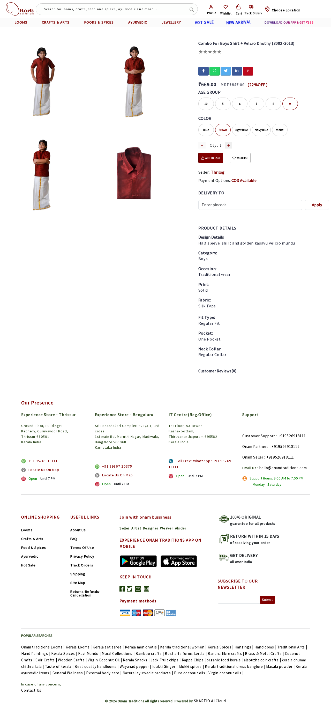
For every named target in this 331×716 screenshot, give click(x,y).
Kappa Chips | (194, 660)
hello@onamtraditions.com (283, 467)
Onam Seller (253, 457)
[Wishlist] (225, 7)
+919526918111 (292, 435)
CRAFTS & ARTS (56, 22)
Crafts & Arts (32, 539)
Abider (180, 528)
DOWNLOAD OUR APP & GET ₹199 (289, 22)
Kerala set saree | (108, 647)
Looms (27, 530)
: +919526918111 (284, 446)
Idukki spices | (191, 666)
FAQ (73, 539)
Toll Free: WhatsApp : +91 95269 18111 (200, 464)
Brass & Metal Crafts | (264, 653)
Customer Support (258, 435)
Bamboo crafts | (150, 653)
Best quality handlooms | (96, 666)
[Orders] (251, 7)
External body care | (104, 672)
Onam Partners (255, 446)
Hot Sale (28, 565)
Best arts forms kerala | (186, 653)
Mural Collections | (118, 653)
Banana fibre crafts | (226, 653)
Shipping (77, 574)
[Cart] (238, 7)
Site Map (77, 583)
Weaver (166, 528)
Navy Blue (261, 130)
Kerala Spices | (221, 647)
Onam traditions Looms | (43, 647)
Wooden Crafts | (72, 660)
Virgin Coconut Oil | (105, 660)
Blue (206, 130)
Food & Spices (33, 547)
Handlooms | (265, 647)
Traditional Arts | (292, 647)
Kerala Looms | (79, 647)
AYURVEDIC (137, 22)
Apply (317, 205)
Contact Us (31, 690)
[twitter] (226, 70)
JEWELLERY (171, 22)
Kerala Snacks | (136, 660)
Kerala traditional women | (183, 647)
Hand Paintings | (35, 653)
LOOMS (21, 22)
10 (206, 104)
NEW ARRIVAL (238, 22)
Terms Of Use (82, 547)
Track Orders (81, 565)
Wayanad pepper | (135, 666)
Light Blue (241, 130)
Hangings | (244, 647)
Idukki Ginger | (165, 666)
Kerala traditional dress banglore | (235, 666)
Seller (124, 528)
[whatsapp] (214, 70)
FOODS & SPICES (99, 22)
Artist (136, 528)
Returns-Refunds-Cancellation (85, 593)
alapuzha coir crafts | (262, 660)
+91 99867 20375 (117, 466)
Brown (223, 130)
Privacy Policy (82, 556)
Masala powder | (280, 666)
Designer (151, 528)
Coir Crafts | (46, 660)
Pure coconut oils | (190, 672)
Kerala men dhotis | (142, 647)
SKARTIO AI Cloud (210, 700)
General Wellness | (68, 672)
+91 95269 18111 (43, 461)
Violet (279, 130)
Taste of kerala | (59, 666)
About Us (78, 530)
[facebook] (203, 70)
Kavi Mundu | (89, 653)
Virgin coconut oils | (226, 672)
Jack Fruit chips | (166, 660)
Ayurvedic (29, 556)
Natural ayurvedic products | (148, 672)
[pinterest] (248, 70)
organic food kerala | (225, 660)
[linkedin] (237, 70)
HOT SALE (204, 22)
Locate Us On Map (43, 469)
